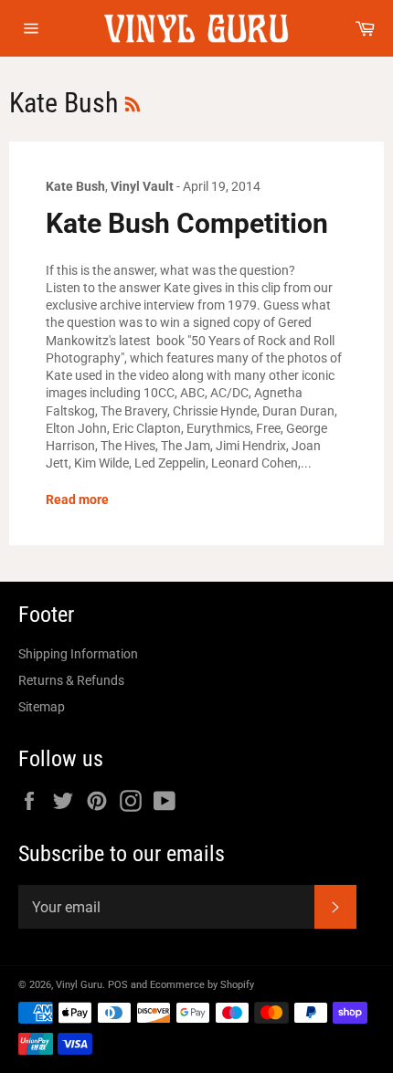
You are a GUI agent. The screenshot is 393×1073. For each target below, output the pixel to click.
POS (118, 985)
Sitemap (41, 707)
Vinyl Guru (79, 985)
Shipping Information (78, 654)
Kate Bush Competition (187, 223)
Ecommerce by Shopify (202, 985)
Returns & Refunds (71, 680)
